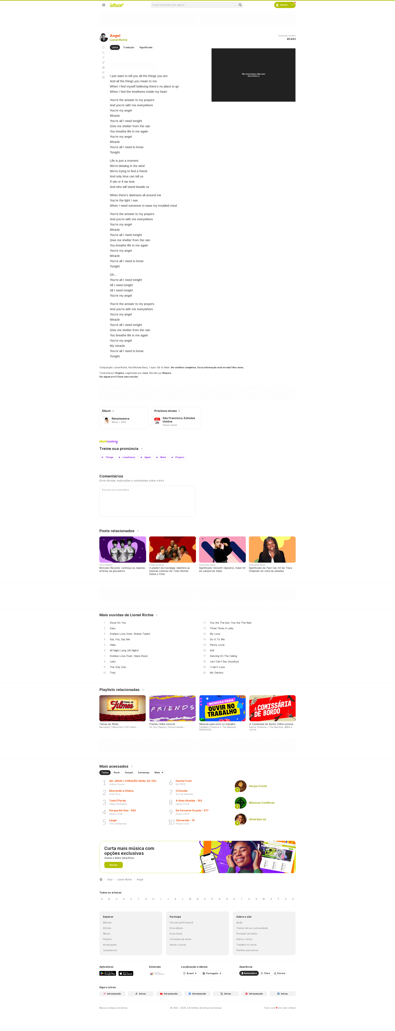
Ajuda (239, 922)
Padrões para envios (247, 950)
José (145, 373)
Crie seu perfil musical (181, 922)
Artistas (107, 928)
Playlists (107, 939)
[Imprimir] (103, 67)
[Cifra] (103, 62)
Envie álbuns (176, 928)
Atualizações (110, 944)
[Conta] (292, 5)
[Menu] (103, 5)
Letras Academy (197, 442)
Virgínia (119, 373)
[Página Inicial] (100, 879)
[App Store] (125, 973)
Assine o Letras (178, 944)
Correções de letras (180, 939)
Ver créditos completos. (184, 367)
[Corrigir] (103, 72)
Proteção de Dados (246, 933)
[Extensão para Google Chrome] (157, 973)
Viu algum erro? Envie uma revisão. (119, 376)
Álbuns (106, 933)
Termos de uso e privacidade (252, 928)
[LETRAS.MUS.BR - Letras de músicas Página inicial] (117, 5)
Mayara (166, 373)
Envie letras (176, 933)
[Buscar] (240, 5)
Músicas (107, 922)
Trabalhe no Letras (246, 944)
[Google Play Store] (107, 973)
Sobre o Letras (244, 939)
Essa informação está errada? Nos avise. (221, 367)
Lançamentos (110, 950)
